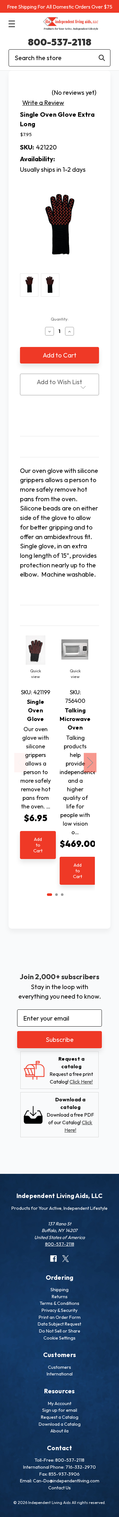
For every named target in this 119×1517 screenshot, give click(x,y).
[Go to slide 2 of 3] (56, 894)
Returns (60, 1296)
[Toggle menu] (11, 23)
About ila (59, 1431)
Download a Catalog (60, 1424)
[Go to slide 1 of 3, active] (49, 894)
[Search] (101, 57)
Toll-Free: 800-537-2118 (59, 1460)
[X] (71, 416)
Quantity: (60, 319)
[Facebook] (47, 416)
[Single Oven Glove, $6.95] (35, 650)
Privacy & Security (59, 1310)
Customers (59, 1367)
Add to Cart (38, 845)
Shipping (59, 1289)
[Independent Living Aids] (71, 24)
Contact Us (59, 1488)
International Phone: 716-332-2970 (59, 1467)
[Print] (59, 416)
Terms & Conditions (59, 1303)
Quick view (35, 673)
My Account (59, 1403)
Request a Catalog (59, 1417)
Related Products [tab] (59, 615)
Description (59, 446)
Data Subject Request (59, 1324)
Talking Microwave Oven (75, 719)
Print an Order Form (60, 1317)
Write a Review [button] (43, 103)
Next (90, 762)
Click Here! (81, 1081)
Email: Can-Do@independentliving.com (59, 1481)
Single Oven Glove (35, 710)
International (60, 1374)
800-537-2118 (59, 42)
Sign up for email (59, 1410)
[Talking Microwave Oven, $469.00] (75, 650)
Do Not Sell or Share (59, 1331)
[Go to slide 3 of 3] (62, 894)
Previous (20, 762)
